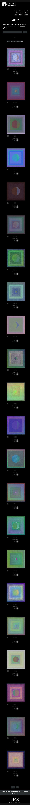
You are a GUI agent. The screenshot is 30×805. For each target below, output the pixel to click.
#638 (15, 537)
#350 (15, 236)
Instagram (25, 792)
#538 (15, 437)
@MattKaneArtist (16, 792)
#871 (15, 738)
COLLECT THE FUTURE (15, 802)
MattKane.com (6, 792)
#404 (15, 270)
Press (26, 13)
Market (26, 11)
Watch (16, 11)
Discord (26, 15)
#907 (15, 771)
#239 (15, 136)
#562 (15, 470)
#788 (15, 671)
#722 (15, 571)
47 (15, 37)
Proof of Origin (18, 15)
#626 (15, 504)
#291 (15, 203)
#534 (15, 370)
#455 (15, 303)
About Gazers (19, 13)
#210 (15, 103)
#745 (15, 604)
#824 (15, 704)
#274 (15, 169)
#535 (15, 403)
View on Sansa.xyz (15, 71)
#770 (15, 638)
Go (25, 32)
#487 (15, 337)
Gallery (21, 11)
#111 (15, 69)
